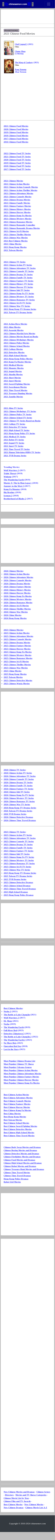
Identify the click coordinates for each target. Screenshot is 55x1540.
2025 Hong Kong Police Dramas (18, 895)
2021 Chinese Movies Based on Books (21, 336)
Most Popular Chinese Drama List (19, 1061)
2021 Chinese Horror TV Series (18, 287)
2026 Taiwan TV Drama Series (18, 811)
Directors (9, 1495)
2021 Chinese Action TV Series (18, 265)
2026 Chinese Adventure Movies (18, 577)
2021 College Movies (13, 349)
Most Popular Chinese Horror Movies (21, 1080)
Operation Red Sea (12, 1046)
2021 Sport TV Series (13, 446)
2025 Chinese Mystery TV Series (19, 860)
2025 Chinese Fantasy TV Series (18, 851)
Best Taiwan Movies (13, 1120)
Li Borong (19, 54)
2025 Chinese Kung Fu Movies (18, 652)
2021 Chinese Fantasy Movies (17, 206)
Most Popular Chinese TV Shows (19, 1064)
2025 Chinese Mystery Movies (17, 655)
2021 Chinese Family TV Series (18, 278)
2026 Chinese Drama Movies (17, 583)
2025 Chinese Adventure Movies (18, 636)
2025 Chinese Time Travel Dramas (20, 889)
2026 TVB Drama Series (15, 814)
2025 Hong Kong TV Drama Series (20, 873)
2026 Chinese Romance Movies (18, 602)
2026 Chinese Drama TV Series (18, 782)
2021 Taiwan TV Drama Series (18, 312)
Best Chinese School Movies (16, 1123)
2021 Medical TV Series (15, 437)
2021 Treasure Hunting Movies (18, 393)
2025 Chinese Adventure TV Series (20, 838)
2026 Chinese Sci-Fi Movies (16, 606)
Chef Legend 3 (21, 44)
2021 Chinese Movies (13, 181)
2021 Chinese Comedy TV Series (19, 271)
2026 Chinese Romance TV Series (19, 801)
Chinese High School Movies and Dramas (23, 1163)
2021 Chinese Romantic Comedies (19, 225)
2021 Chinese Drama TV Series (18, 274)
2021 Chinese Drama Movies (17, 200)
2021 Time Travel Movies (15, 390)
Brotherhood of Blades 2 (15, 499)
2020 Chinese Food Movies (16, 129)
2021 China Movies (12, 244)
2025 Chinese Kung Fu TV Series (19, 857)
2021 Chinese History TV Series (18, 284)
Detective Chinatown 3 (14, 1033)
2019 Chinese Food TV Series (17, 163)
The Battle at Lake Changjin (17, 1015)
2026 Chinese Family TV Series (18, 785)
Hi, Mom (8, 1021)
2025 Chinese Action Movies (17, 633)
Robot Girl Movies (12, 1182)
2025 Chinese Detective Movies (18, 680)
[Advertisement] (27, 17)
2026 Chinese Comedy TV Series (19, 779)
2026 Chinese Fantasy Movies (17, 587)
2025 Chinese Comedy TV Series (19, 841)
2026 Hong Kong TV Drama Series (20, 808)
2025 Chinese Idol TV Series (17, 854)
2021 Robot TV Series (14, 440)
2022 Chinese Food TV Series (17, 153)
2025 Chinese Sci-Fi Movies (16, 661)
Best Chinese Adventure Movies (18, 1098)
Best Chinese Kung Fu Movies (17, 1110)
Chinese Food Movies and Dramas (19, 1160)
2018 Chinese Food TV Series (17, 166)
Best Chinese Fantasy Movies (17, 1104)
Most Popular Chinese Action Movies (21, 1070)
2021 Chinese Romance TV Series (19, 300)
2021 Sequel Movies (13, 371)
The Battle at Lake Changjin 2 (18, 1037)
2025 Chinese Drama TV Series (18, 844)
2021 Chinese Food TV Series (17, 157)
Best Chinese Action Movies (16, 1095)
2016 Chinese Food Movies (16, 142)
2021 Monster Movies (14, 368)
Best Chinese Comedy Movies (17, 1101)
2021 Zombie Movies (13, 397)
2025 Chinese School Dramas (17, 886)
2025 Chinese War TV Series (17, 870)
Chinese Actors (43, 1492)
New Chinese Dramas (13, 1507)
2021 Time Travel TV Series (17, 449)
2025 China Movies (12, 671)
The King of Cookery (24, 62)
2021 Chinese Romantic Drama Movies (22, 228)
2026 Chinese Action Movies (17, 574)
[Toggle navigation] (49, 4)
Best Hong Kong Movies (15, 1117)
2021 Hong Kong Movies (15, 247)
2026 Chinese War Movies (16, 612)
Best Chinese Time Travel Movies (19, 1136)
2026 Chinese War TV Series (17, 804)
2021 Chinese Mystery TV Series (19, 296)
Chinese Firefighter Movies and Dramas (22, 1157)
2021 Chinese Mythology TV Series (20, 411)
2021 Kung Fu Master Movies (17, 362)
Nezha (6, 1024)
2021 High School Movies (15, 355)
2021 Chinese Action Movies (17, 184)
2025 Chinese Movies (13, 630)
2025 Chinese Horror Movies (17, 649)
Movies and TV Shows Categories (30, 1495)
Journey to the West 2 (14, 486)
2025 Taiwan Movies (13, 677)
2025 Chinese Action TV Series (18, 835)
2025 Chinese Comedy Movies (17, 639)
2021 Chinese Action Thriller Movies (20, 190)
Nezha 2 (7, 1011)
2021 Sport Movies (12, 381)
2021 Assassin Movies (13, 330)
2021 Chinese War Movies (16, 238)
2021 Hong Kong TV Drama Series (20, 309)
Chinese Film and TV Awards (17, 1501)
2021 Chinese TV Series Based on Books (22, 421)
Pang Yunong (20, 69)
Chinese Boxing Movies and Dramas (20, 1150)
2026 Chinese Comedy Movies (17, 580)
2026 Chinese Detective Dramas (18, 817)
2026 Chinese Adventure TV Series (20, 776)
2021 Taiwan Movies (13, 250)
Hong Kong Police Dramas (16, 1179)
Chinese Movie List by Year (16, 1498)
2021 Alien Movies (12, 327)
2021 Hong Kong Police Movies (18, 359)
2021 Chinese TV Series (14, 262)
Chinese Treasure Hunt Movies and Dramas (24, 1169)
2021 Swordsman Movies (15, 387)
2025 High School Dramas (16, 892)
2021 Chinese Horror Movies (17, 212)
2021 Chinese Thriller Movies (17, 234)
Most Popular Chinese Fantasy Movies (21, 1077)
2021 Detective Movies (14, 352)
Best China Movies (12, 1113)
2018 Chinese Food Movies (16, 135)
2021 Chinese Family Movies (17, 203)
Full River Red (10, 1030)
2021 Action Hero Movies (15, 324)
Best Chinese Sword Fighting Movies (20, 1126)
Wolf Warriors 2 (11, 470)
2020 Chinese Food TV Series (17, 160)
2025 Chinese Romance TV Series (19, 863)
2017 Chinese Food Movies (16, 139)
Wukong (7, 477)
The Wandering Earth (14, 480)
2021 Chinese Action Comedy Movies (21, 187)
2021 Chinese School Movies (17, 346)
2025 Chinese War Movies (16, 668)
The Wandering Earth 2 (14, 1040)
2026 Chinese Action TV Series (18, 773)
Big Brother (9, 492)
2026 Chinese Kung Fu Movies (18, 596)
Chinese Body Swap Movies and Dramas (22, 1147)
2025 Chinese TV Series (14, 832)
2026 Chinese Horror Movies (17, 593)
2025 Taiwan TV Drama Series (18, 876)
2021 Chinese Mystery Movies (17, 219)
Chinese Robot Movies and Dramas (20, 1166)
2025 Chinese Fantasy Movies (17, 646)
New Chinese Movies (33, 1504)
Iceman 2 (8, 495)
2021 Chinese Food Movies (16, 126)
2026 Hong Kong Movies (15, 618)
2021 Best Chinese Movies (16, 241)
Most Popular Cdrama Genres (18, 1067)
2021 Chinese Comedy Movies (17, 197)
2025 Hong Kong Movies (15, 674)
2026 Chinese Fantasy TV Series (18, 789)
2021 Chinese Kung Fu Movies (18, 215)
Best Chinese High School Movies (19, 1132)
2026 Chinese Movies (13, 571)
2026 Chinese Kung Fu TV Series (19, 795)
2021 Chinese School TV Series (18, 418)
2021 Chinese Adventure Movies (18, 193)
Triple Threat (10, 473)
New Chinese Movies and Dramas (19, 1492)
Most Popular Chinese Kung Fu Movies (22, 1083)
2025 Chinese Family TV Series (18, 848)
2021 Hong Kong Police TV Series (19, 433)
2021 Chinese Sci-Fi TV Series (17, 303)
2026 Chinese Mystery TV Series (19, 798)
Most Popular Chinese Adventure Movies (22, 1073)
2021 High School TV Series (16, 430)
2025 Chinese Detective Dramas (18, 882)
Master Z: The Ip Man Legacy (18, 483)
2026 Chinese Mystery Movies (17, 599)
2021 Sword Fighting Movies (17, 384)
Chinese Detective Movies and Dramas (21, 1153)
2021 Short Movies (12, 378)
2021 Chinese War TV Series (17, 306)
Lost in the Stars (11, 1049)
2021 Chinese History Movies (17, 209)
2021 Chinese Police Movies (16, 343)
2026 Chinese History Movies (17, 590)
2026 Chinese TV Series (14, 770)
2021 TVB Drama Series (15, 455)
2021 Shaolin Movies (13, 374)
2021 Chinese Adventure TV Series (20, 268)
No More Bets (10, 1043)
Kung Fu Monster (12, 489)
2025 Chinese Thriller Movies (17, 664)
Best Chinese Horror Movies (17, 1107)
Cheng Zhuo (20, 51)
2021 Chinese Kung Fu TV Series (19, 293)
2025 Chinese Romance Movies (18, 658)
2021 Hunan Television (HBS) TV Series (22, 452)
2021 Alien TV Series (13, 408)
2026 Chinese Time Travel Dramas (20, 820)
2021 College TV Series (14, 424)
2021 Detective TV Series (15, 427)
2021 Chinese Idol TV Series (17, 290)
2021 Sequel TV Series (14, 443)
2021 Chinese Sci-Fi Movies (16, 231)
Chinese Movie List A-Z (36, 1507)
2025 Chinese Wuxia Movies (17, 683)
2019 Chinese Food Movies (16, 132)
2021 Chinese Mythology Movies (19, 340)
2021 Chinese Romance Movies (18, 222)
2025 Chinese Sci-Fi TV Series (17, 867)
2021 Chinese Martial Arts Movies (19, 333)
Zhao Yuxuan (20, 72)
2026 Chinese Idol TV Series (17, 792)
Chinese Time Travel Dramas (17, 1176)
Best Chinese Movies (13, 1008)
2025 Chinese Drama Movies (17, 642)
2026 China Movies (12, 615)
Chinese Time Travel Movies (17, 1172)
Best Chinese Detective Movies (18, 1129)
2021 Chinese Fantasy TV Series (18, 281)
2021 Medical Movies (13, 365)
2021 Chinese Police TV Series (18, 414)
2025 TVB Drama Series (15, 879)
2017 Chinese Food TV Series (17, 169)
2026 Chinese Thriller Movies (17, 609)
